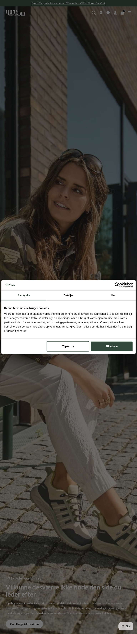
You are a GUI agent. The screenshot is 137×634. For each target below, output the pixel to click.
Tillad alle (112, 346)
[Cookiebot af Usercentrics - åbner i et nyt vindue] (117, 285)
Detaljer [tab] (68, 295)
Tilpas (66, 346)
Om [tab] (113, 295)
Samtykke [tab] (24, 295)
